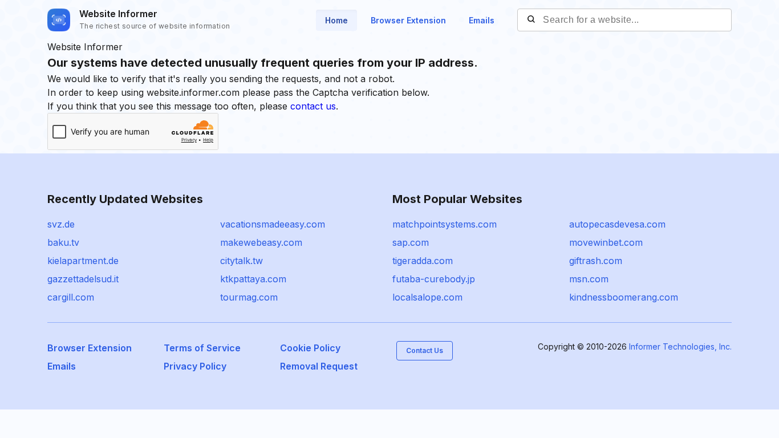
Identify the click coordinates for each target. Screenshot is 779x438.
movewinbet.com (606, 242)
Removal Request (319, 366)
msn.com (588, 279)
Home (336, 20)
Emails (481, 20)
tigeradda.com (422, 260)
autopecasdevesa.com (617, 224)
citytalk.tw (241, 260)
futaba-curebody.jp (433, 279)
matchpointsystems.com (444, 224)
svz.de (61, 224)
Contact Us (424, 350)
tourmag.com (249, 297)
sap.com (410, 242)
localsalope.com (427, 297)
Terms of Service (202, 348)
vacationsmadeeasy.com (272, 224)
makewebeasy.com (261, 242)
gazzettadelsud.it (83, 279)
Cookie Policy (310, 348)
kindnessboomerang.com (623, 297)
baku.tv (63, 242)
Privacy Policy (195, 366)
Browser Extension (408, 20)
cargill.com (70, 297)
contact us (313, 106)
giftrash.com (595, 260)
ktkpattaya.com (253, 279)
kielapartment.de (83, 260)
